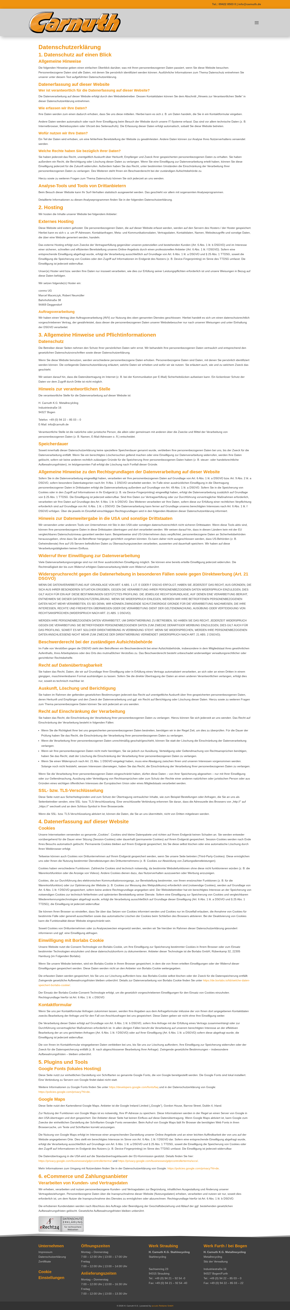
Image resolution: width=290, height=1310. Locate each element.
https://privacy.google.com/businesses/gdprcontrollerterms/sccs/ (158, 1160)
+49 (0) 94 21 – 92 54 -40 (171, 1283)
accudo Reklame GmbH (162, 1306)
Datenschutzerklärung (52, 1256)
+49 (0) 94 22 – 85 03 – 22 (226, 1283)
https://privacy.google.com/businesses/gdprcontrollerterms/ (75, 1160)
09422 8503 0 (227, 4)
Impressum (45, 1252)
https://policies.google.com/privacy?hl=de (64, 1091)
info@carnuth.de (249, 4)
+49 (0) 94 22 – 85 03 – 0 (225, 1278)
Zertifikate (44, 1261)
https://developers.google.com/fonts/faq (133, 1087)
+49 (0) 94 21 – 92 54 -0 (170, 1278)
